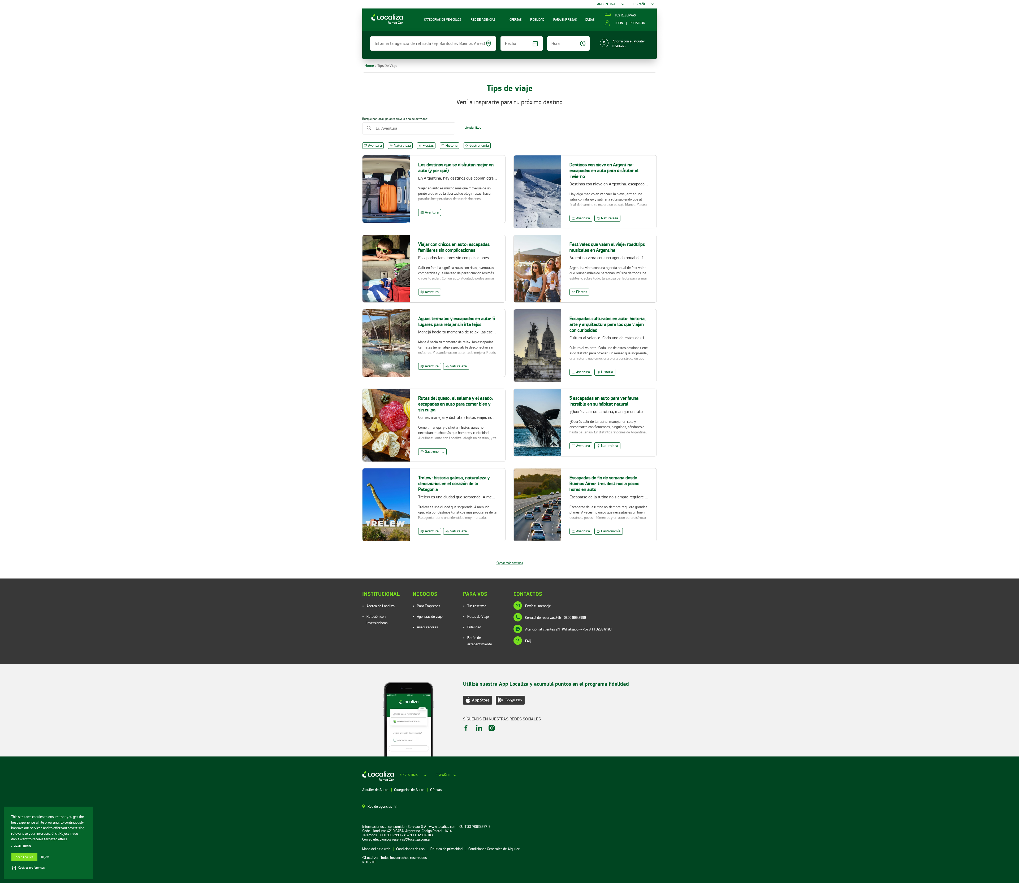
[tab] (383, 806)
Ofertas (436, 790)
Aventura (375, 145)
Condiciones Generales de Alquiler (494, 849)
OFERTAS (516, 20)
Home (369, 65)
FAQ (528, 641)
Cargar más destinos (509, 563)
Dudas (590, 20)
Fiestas (428, 145)
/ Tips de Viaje (386, 65)
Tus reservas (476, 606)
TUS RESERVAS (625, 16)
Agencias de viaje (430, 616)
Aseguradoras (427, 627)
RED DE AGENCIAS (483, 20)
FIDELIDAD (537, 20)
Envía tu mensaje (538, 606)
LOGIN (619, 23)
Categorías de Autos (409, 790)
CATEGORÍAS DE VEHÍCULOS (442, 20)
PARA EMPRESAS (565, 20)
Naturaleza (402, 145)
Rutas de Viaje (478, 616)
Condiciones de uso (410, 849)
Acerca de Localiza (380, 606)
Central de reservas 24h (555, 617)
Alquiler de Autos (375, 790)
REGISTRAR (637, 23)
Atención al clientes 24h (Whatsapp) (568, 629)
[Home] (382, 23)
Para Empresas (428, 606)
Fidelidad (474, 627)
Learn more (22, 845)
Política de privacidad (446, 849)
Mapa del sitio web (376, 849)
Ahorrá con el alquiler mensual (628, 43)
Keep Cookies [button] (24, 857)
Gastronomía (479, 145)
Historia (451, 145)
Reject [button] (45, 857)
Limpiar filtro (473, 128)
